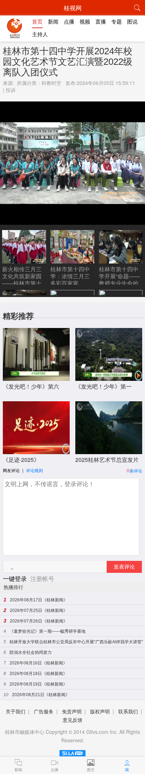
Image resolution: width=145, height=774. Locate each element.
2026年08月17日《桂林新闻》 (39, 599)
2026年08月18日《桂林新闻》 (38, 673)
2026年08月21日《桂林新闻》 (41, 694)
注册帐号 (42, 578)
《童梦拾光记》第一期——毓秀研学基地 (48, 631)
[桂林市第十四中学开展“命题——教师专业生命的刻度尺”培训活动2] (121, 260)
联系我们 (128, 711)
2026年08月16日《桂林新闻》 (38, 663)
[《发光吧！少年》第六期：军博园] (36, 377)
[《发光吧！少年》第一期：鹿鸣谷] (108, 377)
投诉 (10, 89)
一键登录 (16, 578)
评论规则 (34, 470)
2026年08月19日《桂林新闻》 (38, 684)
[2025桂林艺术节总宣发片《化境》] (108, 450)
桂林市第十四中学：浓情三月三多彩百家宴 (70, 276)
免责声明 (72, 711)
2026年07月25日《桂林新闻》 (39, 610)
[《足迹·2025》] (36, 450)
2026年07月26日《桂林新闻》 (39, 621)
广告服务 (43, 711)
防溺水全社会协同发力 (31, 652)
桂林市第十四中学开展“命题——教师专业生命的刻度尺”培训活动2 (119, 283)
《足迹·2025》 (21, 460)
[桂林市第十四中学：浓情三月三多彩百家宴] (72, 260)
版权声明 (100, 711)
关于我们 (15, 711)
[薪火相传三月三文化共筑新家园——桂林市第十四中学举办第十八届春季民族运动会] (24, 260)
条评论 (136, 470)
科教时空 (51, 82)
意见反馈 (72, 719)
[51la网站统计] (72, 752)
